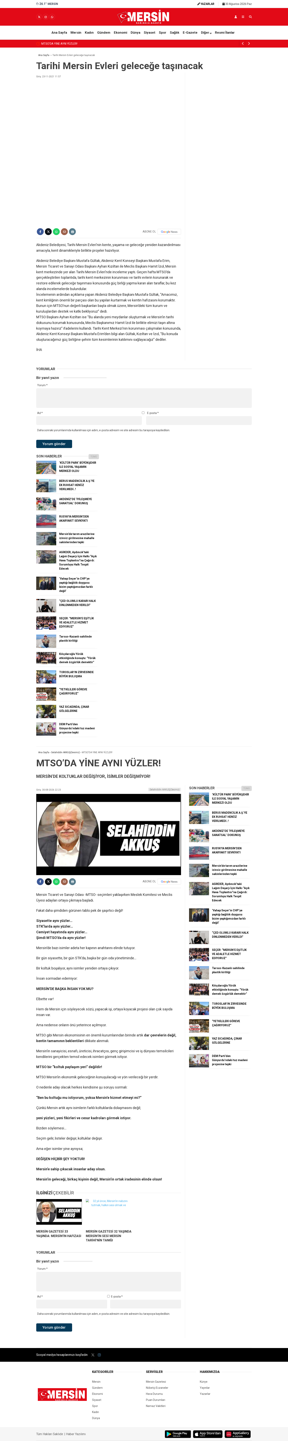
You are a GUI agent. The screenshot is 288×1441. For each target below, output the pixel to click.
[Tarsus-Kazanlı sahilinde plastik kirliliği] (46, 646)
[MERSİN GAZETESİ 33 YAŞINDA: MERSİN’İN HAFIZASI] (59, 1212)
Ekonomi (120, 32)
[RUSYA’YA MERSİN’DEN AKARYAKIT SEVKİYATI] (46, 526)
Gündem (103, 32)
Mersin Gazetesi (156, 1381)
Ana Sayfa (59, 32)
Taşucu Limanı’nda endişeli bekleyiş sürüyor (80, 43)
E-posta (153, 413)
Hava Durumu (154, 1393)
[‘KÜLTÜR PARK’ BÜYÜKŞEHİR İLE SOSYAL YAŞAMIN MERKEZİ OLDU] (46, 473)
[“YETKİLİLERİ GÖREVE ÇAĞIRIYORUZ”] (46, 699)
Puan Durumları (155, 1399)
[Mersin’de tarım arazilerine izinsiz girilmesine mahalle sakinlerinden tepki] (46, 544)
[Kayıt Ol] (236, 16)
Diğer (205, 32)
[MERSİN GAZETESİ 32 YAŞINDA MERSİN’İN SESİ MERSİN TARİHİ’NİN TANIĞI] (108, 1212)
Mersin (76, 32)
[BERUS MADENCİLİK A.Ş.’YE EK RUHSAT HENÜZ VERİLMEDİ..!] (46, 491)
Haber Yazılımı (76, 1434)
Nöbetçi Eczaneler (157, 1387)
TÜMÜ (94, 456)
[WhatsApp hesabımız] (52, 17)
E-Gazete (190, 32)
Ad (40, 413)
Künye (203, 1381)
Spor (162, 32)
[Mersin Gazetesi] (144, 22)
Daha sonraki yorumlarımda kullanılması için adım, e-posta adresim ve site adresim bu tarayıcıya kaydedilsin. (103, 430)
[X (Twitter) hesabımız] (39, 17)
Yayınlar (205, 1387)
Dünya (135, 32)
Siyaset (149, 32)
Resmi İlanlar (225, 32)
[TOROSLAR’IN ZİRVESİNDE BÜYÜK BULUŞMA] (46, 682)
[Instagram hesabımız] (45, 17)
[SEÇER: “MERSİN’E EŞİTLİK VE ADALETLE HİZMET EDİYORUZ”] (46, 628)
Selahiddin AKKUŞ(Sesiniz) (164, 789)
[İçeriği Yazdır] (72, 231)
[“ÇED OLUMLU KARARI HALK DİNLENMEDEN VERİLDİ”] (46, 611)
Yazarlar (205, 1393)
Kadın (89, 32)
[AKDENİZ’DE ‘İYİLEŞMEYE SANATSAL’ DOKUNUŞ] (46, 509)
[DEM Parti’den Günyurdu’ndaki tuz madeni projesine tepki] (46, 734)
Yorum (42, 385)
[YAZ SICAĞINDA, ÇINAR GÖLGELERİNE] (46, 717)
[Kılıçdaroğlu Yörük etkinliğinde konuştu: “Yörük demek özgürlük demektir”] (46, 664)
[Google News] (169, 232)
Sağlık (174, 32)
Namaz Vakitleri (156, 1406)
